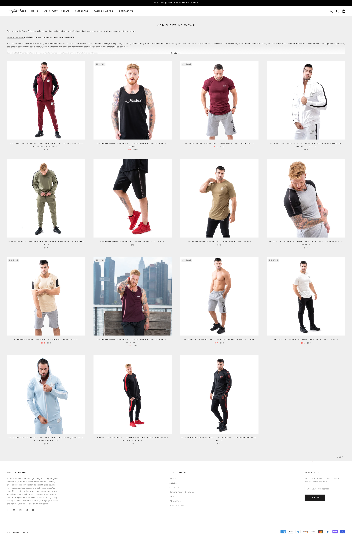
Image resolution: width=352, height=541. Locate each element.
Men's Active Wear (15, 37)
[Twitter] (14, 509)
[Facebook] (8, 509)
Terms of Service (177, 505)
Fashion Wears (103, 11)
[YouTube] (33, 509)
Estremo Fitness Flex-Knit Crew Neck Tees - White (306, 340)
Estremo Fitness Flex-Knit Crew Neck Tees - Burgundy (219, 144)
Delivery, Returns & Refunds (182, 492)
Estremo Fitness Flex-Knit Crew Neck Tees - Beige (46, 340)
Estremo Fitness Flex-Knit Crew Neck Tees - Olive (219, 242)
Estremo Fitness (89, 53)
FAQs (172, 496)
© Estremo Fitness (17, 532)
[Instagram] (20, 509)
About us (173, 483)
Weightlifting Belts (57, 11)
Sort (340, 457)
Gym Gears (81, 11)
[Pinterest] (27, 509)
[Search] (337, 11)
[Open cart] (344, 11)
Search (173, 478)
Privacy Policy (176, 501)
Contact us (126, 11)
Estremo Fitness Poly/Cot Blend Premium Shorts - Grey (219, 340)
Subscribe (315, 498)
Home (34, 11)
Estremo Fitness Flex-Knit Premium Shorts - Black (132, 242)
